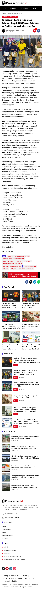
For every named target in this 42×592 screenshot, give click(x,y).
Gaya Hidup (8, 553)
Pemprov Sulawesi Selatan (13, 264)
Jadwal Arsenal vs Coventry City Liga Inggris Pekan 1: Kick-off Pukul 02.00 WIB (10, 326)
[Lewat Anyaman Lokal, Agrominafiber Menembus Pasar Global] (6, 438)
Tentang (5, 576)
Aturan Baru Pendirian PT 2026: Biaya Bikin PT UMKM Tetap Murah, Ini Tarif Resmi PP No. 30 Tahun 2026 (31, 347)
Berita (4, 299)
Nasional (5, 539)
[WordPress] (10, 568)
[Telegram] (34, 282)
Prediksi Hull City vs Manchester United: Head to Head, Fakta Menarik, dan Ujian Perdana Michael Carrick (11, 306)
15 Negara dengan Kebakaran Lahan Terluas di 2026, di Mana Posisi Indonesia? (25, 477)
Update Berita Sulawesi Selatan (22, 269)
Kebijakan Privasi (8, 578)
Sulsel (15, 16)
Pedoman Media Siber (10, 581)
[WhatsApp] (38, 282)
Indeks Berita (15, 576)
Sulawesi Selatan (7, 16)
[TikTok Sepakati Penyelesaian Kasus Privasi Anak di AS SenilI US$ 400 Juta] (6, 458)
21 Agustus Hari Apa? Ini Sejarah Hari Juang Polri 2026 (30, 326)
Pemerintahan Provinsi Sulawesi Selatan (17, 261)
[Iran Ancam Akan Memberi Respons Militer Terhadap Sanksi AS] (6, 468)
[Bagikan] (38, 30)
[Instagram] (14, 568)
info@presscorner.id (12, 517)
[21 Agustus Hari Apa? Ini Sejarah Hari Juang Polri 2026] (31, 316)
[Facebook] (26, 282)
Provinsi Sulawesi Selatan (12, 266)
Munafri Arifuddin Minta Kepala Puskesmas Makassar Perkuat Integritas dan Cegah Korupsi (10, 347)
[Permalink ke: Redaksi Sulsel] (4, 31)
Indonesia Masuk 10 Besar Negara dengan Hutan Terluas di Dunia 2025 (25, 486)
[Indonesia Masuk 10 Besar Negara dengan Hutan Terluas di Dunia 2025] (6, 487)
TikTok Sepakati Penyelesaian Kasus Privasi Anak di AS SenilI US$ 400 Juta (25, 457)
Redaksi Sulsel (10, 30)
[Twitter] (30, 282)
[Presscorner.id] (14, 3)
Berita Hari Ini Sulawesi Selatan (19, 256)
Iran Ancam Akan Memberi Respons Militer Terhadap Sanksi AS (24, 467)
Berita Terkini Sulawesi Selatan (14, 259)
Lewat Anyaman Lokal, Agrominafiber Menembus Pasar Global (25, 438)
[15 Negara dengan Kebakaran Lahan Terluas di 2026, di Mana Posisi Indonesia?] (6, 477)
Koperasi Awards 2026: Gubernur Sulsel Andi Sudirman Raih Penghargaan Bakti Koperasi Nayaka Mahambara (30, 306)
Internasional (6, 529)
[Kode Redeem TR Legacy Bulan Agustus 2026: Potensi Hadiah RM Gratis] (6, 448)
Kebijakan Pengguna (24, 578)
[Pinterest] (7, 568)
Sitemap (26, 576)
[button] (39, 3)
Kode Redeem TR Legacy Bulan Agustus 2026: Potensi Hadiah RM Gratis (23, 447)
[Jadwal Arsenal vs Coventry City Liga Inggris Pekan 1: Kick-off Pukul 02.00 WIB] (11, 316)
